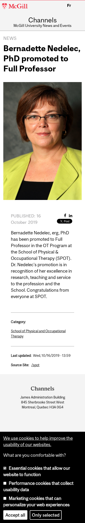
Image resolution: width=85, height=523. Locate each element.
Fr (69, 5)
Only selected (46, 515)
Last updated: (21, 355)
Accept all (15, 515)
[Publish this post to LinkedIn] (70, 215)
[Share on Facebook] (65, 215)
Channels (42, 20)
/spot (35, 365)
